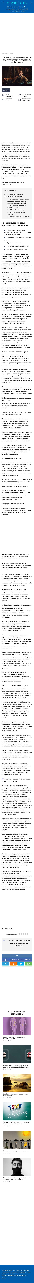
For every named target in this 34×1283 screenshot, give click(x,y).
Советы (10, 53)
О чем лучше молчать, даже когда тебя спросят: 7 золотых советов (16, 1178)
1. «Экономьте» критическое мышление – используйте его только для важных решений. (18, 201)
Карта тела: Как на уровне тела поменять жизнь (14, 1037)
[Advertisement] (17, 34)
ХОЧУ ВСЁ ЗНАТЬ (17, 3)
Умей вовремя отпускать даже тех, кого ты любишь (15, 1094)
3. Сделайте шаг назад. (17, 210)
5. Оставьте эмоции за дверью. (20, 216)
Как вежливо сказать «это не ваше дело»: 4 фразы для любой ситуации (16, 1066)
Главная (4, 53)
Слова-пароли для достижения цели (16, 1151)
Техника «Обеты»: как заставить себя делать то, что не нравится (16, 1123)
